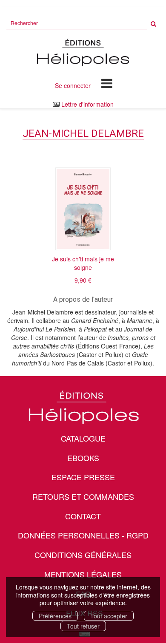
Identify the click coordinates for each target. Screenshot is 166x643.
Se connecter (73, 85)
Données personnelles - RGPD (83, 535)
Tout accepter (108, 616)
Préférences (55, 616)
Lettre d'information (87, 104)
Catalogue (83, 438)
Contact (83, 515)
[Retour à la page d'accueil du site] (83, 52)
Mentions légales (83, 574)
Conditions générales (83, 554)
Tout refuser (83, 626)
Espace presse (83, 476)
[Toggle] (107, 83)
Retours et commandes (83, 496)
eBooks (83, 457)
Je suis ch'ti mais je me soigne (83, 263)
